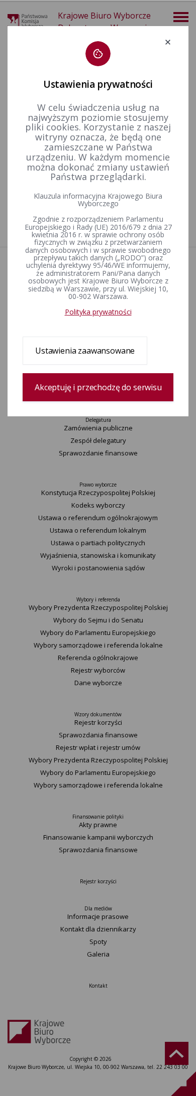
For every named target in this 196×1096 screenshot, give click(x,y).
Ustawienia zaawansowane (85, 350)
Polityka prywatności (98, 312)
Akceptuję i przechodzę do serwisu (98, 387)
